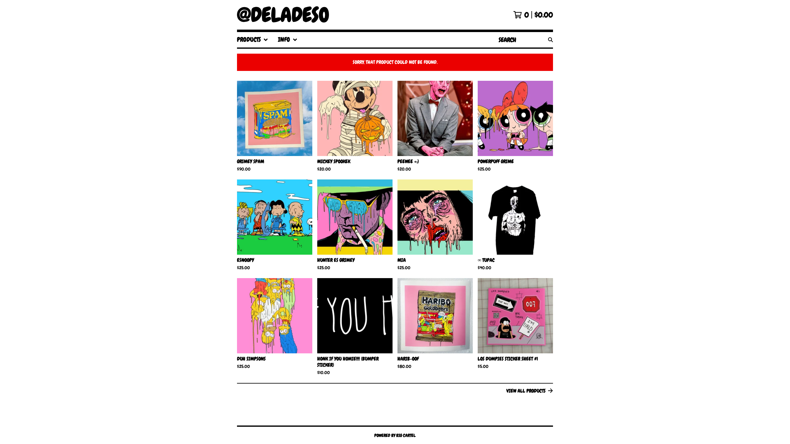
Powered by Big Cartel (395, 435)
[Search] (550, 39)
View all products (526, 391)
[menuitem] (252, 39)
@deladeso (283, 15)
